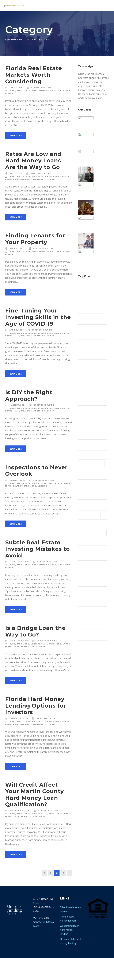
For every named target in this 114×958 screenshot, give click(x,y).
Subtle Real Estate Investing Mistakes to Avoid (37, 549)
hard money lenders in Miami (91, 422)
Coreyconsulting (41, 88)
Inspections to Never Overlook (36, 470)
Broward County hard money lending (90, 301)
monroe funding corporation (88, 591)
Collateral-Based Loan (91, 310)
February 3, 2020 (19, 641)
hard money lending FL (91, 464)
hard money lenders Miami (31, 483)
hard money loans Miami (30, 91)
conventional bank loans (92, 336)
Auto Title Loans (88, 284)
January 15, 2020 (19, 718)
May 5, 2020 (16, 173)
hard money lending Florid (90, 473)
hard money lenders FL (91, 391)
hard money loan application (89, 505)
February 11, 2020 (19, 562)
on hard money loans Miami (90, 612)
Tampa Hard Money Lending (90, 645)
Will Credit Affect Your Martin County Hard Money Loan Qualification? (34, 794)
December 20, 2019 (20, 811)
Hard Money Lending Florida (90, 484)
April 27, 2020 (17, 248)
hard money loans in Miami (90, 524)
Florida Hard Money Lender (90, 353)
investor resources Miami (92, 548)
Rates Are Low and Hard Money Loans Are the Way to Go (33, 160)
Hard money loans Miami (92, 533)
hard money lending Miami (90, 495)
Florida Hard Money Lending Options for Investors (35, 705)
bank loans (86, 292)
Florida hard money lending (90, 364)
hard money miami (89, 540)
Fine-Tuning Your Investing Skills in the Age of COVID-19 (38, 317)
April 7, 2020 (17, 330)
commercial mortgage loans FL (90, 320)
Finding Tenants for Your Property (35, 238)
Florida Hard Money (90, 344)
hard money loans (89, 514)
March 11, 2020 (18, 405)
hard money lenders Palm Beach (35, 176)
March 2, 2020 (17, 480)
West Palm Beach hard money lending (69, 929)
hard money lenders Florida (90, 401)
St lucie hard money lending (90, 634)
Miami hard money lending (89, 565)
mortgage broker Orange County (92, 602)
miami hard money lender (92, 555)
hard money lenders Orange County (90, 444)
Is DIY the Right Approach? (28, 395)
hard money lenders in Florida (91, 411)
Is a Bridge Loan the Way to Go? (35, 631)
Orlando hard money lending (37, 179)
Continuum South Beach (92, 329)
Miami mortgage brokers (92, 574)
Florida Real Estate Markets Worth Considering (33, 75)
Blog (12, 91)
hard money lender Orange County (90, 382)
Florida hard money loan (92, 373)
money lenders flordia (91, 581)
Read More (16, 135)
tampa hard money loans (92, 654)
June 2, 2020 (16, 88)
